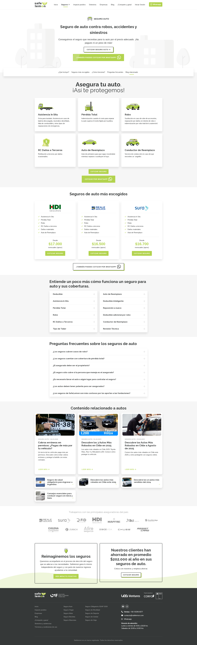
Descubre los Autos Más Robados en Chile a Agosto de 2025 (140, 445)
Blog (112, 5)
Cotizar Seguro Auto (98, 49)
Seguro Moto (68, 613)
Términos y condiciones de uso (46, 627)
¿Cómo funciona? (98, 72)
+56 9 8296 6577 (133, 612)
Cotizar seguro (99, 171)
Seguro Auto (68, 606)
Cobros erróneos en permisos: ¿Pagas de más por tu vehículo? (55, 445)
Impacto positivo (79, 5)
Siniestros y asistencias (43, 623)
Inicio (56, 5)
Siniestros (92, 5)
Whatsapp (128, 619)
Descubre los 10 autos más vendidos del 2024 (146, 481)
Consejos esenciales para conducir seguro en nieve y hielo (60, 495)
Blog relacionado (132, 72)
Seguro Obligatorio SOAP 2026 (96, 606)
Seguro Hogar (69, 610)
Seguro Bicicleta (69, 617)
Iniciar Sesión (140, 5)
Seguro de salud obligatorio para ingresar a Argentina (59, 482)
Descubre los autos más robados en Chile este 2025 (103, 481)
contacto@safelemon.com (134, 615)
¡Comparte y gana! (125, 5)
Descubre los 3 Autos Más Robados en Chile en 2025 (96, 444)
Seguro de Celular (91, 617)
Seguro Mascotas (70, 620)
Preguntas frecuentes (115, 72)
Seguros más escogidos (80, 72)
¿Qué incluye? (63, 72)
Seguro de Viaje (91, 620)
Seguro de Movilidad (92, 610)
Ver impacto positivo (66, 576)
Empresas (104, 5)
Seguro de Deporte (92, 613)
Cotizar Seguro (182, 72)
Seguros (64, 5)
